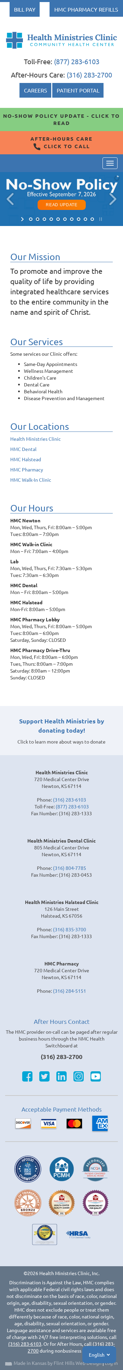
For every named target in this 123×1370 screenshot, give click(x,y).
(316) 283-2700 (89, 74)
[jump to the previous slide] (10, 199)
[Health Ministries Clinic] (61, 40)
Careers (35, 90)
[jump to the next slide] (113, 199)
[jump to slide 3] (44, 219)
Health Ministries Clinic (35, 439)
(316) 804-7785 (69, 868)
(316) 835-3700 (69, 929)
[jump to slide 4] (51, 219)
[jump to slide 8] (78, 219)
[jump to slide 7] (71, 219)
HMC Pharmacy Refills (86, 9)
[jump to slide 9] (85, 219)
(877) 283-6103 (76, 61)
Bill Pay (25, 9)
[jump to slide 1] (30, 219)
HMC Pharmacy (26, 469)
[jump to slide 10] (92, 219)
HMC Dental (23, 449)
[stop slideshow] (100, 219)
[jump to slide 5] (58, 219)
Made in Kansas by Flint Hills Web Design (57, 1363)
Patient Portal (78, 90)
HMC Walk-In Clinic (30, 480)
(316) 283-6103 (69, 799)
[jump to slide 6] (65, 219)
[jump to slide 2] (37, 219)
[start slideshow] (23, 219)
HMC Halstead (25, 459)
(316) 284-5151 (69, 991)
